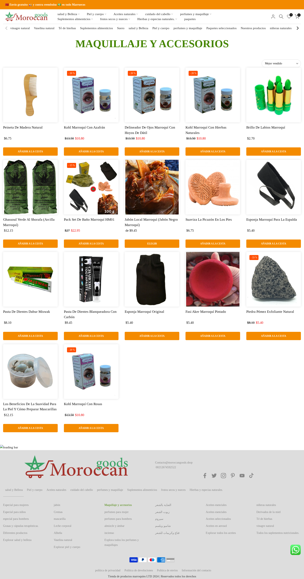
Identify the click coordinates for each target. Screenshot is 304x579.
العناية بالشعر (163, 505)
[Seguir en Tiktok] (251, 475)
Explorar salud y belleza (17, 540)
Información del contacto (196, 570)
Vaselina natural (44, 28)
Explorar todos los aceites (221, 532)
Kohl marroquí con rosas (83, 404)
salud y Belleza (67, 14)
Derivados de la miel (268, 512)
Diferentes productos (15, 532)
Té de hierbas (67, 28)
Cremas (58, 512)
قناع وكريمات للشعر (167, 532)
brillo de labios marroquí (265, 127)
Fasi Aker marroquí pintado (206, 312)
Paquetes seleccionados (221, 28)
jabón (57, 505)
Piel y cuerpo (95, 14)
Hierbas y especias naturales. (156, 19)
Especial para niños (14, 512)
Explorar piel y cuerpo (67, 547)
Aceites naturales (124, 14)
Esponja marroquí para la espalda (271, 219)
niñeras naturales (281, 28)
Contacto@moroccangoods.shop (174, 462)
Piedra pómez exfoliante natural (270, 312)
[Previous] (6, 28)
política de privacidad (107, 570)
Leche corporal (62, 525)
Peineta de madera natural (23, 127)
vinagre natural (20, 28)
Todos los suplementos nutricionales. (277, 532)
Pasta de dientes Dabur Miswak (26, 312)
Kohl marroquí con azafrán (84, 127)
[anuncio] (152, 4)
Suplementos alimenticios (73, 19)
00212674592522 (166, 467)
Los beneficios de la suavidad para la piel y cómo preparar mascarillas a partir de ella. (30, 409)
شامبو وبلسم (163, 525)
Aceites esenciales (216, 505)
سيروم (159, 518)
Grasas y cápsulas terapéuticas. (21, 525)
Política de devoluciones (138, 570)
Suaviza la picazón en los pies (209, 219)
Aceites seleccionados (218, 518)
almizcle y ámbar (114, 525)
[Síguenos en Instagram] (223, 475)
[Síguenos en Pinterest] (232, 475)
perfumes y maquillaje (194, 14)
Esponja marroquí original (144, 312)
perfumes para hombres (118, 518)
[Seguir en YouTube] (242, 475)
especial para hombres (16, 518)
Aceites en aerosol (216, 525)
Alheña (58, 532)
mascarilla (60, 518)
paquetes (190, 19)
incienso (109, 532)
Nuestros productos (253, 28)
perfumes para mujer (116, 512)
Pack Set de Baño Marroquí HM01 (89, 219)
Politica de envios (167, 570)
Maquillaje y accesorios (118, 505)
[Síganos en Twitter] (214, 475)
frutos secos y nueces (114, 19)
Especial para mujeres (16, 505)
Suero (120, 28)
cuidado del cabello (157, 14)
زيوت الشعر (162, 512)
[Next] (297, 28)
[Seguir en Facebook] (204, 475)
